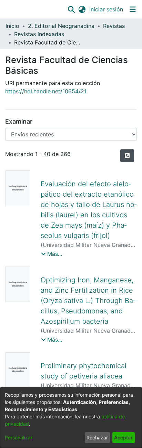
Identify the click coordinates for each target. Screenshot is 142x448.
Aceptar (123, 437)
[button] (71, 9)
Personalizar (18, 437)
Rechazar (97, 437)
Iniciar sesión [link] (106, 9)
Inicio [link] (12, 25)
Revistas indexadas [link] (39, 34)
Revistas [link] (114, 25)
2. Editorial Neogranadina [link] (61, 25)
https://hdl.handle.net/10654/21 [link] (46, 91)
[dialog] (71, 418)
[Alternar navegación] (132, 9)
